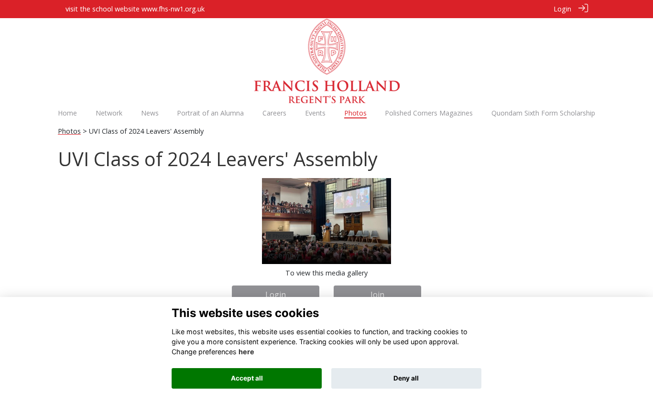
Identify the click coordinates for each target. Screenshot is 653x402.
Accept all (247, 378)
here (246, 352)
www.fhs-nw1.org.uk (173, 8)
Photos (69, 131)
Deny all (406, 378)
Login (562, 8)
